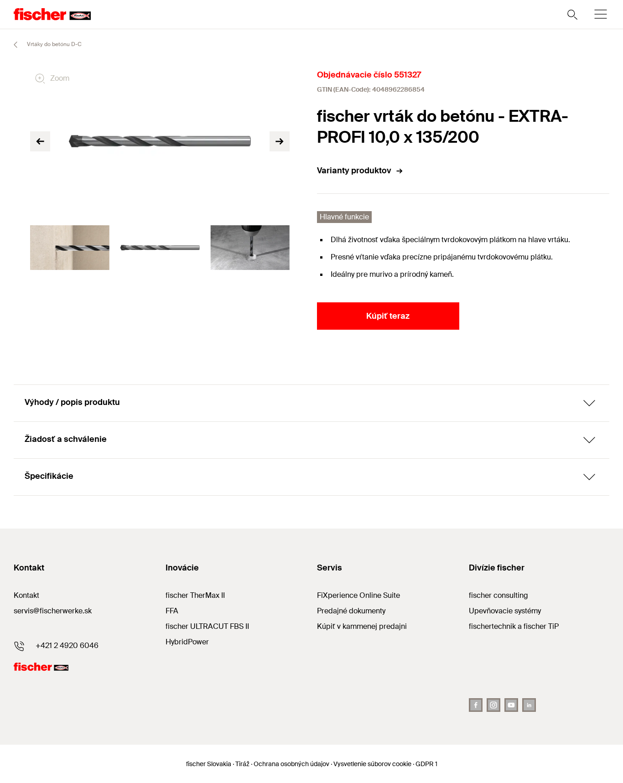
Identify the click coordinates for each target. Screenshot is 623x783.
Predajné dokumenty (351, 611)
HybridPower (187, 642)
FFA (172, 611)
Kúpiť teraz (388, 316)
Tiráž (242, 764)
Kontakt (26, 595)
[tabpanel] (69, 247)
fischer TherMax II (195, 595)
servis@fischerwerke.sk (53, 611)
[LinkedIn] (529, 705)
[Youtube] (511, 705)
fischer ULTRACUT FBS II (207, 626)
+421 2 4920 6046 (67, 645)
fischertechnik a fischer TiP (514, 626)
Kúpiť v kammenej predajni (362, 626)
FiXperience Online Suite (358, 595)
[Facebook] (476, 705)
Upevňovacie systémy (505, 611)
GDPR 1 (426, 764)
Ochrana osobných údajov (291, 764)
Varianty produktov (354, 170)
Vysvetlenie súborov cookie (372, 764)
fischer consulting (498, 595)
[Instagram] (493, 705)
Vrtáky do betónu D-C (54, 44)
